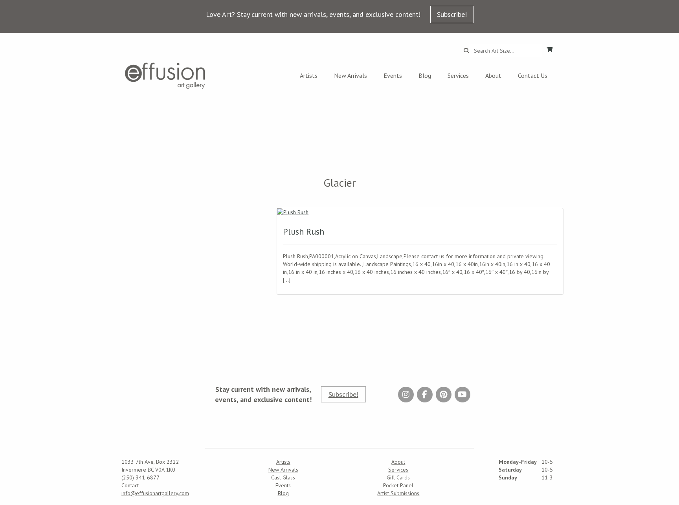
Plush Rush (303, 231)
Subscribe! (452, 14)
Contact (130, 485)
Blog (424, 75)
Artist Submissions (398, 493)
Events (393, 75)
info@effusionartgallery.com (155, 493)
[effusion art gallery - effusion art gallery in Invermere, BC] (165, 76)
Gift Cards (398, 477)
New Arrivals (350, 75)
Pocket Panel (398, 485)
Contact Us (532, 75)
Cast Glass (283, 477)
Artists (308, 75)
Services (458, 75)
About (493, 75)
